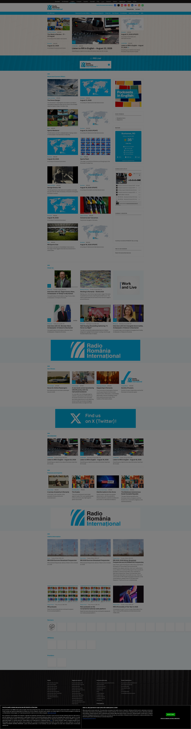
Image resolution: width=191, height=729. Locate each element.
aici (51, 720)
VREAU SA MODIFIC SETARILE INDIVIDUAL (170, 718)
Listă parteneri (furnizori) (89, 718)
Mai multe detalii (52, 713)
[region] (95, 717)
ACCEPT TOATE (170, 714)
